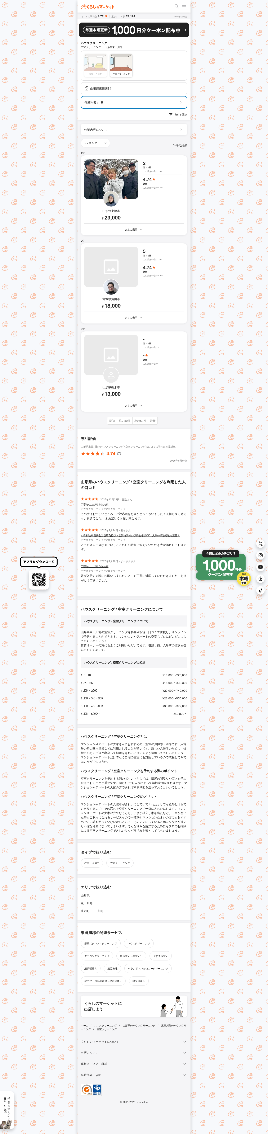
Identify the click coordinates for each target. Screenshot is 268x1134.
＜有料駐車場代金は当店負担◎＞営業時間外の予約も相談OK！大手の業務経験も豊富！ (130, 535)
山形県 (85, 895)
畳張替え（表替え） (131, 956)
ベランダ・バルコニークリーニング (148, 968)
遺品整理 (112, 968)
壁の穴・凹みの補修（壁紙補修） (103, 981)
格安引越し (139, 981)
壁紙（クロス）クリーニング (100, 943)
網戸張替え (90, 968)
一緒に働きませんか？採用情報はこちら (7, 1107)
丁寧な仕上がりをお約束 (94, 504)
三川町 (99, 911)
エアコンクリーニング (97, 956)
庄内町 (85, 911)
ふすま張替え (160, 956)
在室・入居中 (91, 863)
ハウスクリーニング (139, 943)
